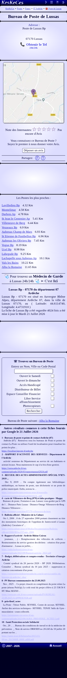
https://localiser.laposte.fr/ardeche (17, 451)
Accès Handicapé (30, 385)
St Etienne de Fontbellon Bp (19, 236)
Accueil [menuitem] (55, 645)
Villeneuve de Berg (13, 223)
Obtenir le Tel (36, 46)
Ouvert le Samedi (30, 376)
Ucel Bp (7, 249)
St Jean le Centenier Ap (16, 218)
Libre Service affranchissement (30, 400)
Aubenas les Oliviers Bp (16, 240)
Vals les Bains (10, 262)
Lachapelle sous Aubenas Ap (19, 258)
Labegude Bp (10, 254)
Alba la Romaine (12, 267)
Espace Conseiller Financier (24, 394)
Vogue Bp (8, 245)
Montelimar (9, 209)
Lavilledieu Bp (11, 205)
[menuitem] (63, 2)
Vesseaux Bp (9, 227)
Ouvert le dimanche (29, 380)
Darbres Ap (8, 214)
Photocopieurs (32, 406)
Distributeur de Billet (28, 389)
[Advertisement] (33, 178)
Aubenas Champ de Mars (17, 231)
